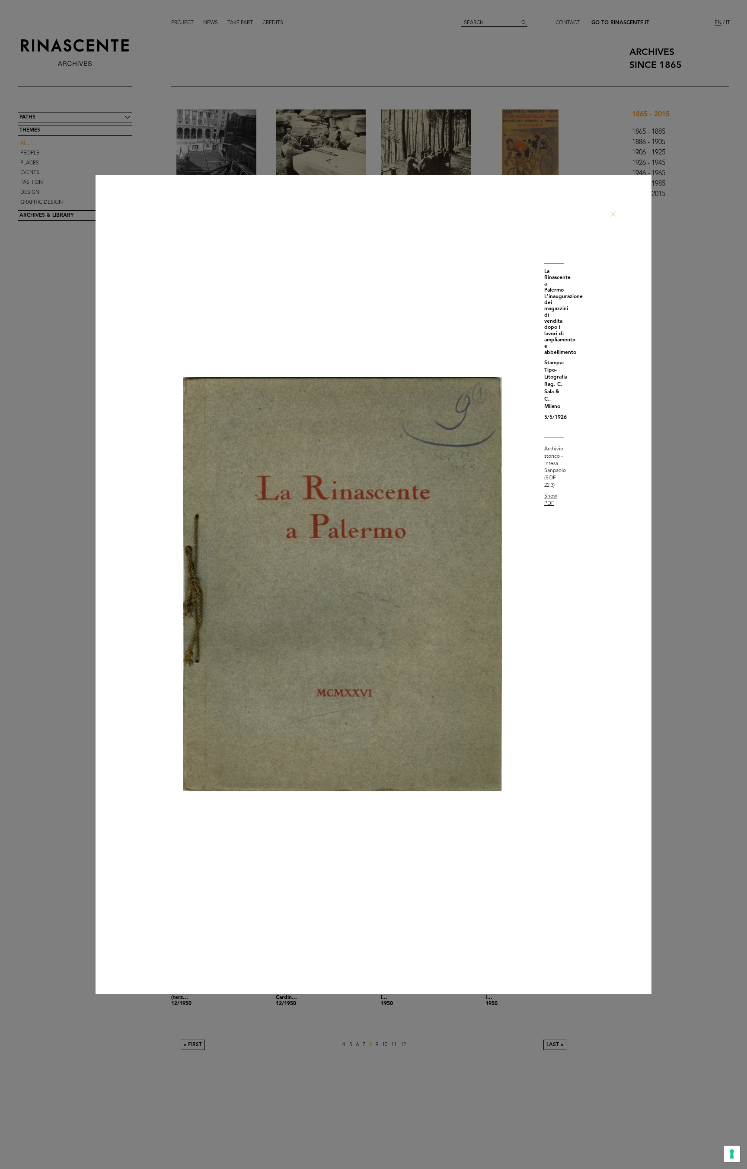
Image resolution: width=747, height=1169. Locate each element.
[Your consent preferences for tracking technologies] (732, 1154)
